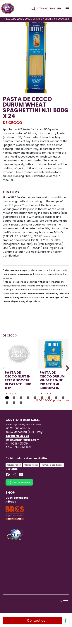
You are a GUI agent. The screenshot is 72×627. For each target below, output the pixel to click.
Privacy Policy (14, 465)
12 (21, 402)
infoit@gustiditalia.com (22, 440)
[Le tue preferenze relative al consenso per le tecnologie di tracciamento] (65, 620)
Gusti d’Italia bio (17, 498)
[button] (67, 8)
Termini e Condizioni (52, 465)
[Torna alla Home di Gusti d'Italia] (9, 8)
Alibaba (11, 501)
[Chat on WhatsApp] (19, 485)
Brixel (66, 600)
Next (66, 368)
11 (14, 402)
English (55, 8)
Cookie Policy (31, 465)
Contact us (36, 620)
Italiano (43, 8)
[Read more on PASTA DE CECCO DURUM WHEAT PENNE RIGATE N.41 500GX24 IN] (53, 354)
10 (7, 402)
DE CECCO (12, 122)
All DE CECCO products (50, 400)
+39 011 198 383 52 (17, 436)
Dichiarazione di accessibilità (26, 458)
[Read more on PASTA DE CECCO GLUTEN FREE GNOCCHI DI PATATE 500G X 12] (19, 354)
